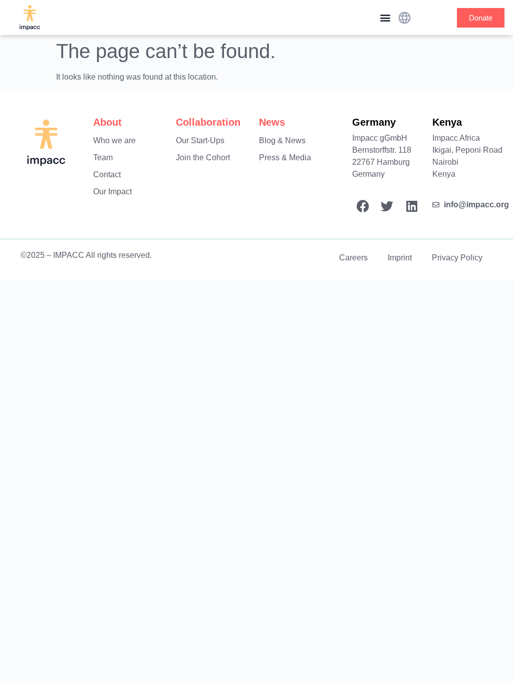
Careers (353, 257)
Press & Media (285, 157)
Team (103, 157)
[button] (385, 18)
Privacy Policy (457, 257)
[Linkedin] (411, 206)
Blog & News (282, 140)
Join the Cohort (203, 157)
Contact (107, 174)
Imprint (400, 257)
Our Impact (112, 191)
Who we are (114, 140)
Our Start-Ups (200, 140)
